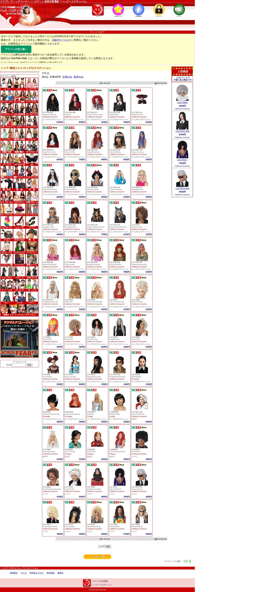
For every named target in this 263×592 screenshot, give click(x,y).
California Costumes (50, 117)
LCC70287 (47, 524)
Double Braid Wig (136, 376)
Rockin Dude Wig (69, 526)
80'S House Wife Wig (115, 264)
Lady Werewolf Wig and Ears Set (95, 227)
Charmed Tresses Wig (138, 152)
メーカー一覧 (97, 556)
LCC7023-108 (137, 150)
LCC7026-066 (70, 262)
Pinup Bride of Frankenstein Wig (51, 414)
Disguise (68, 454)
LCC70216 (91, 487)
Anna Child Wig (91, 451)
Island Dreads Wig (114, 526)
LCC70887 (47, 374)
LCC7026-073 (48, 300)
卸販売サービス (60, 40)
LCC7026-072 (137, 262)
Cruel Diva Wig (136, 339)
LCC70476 (69, 524)
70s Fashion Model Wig (116, 189)
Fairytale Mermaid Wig (93, 152)
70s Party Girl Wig (70, 152)
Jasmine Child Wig (70, 451)
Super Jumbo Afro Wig (115, 489)
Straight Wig (90, 414)
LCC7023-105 (115, 150)
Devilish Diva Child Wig (138, 414)
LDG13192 (69, 412)
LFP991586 (114, 412)
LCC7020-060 (70, 112)
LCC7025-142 (48, 225)
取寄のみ (79, 77)
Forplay (90, 416)
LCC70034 (47, 487)
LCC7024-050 (92, 187)
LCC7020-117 (92, 112)
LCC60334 (136, 449)
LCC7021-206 (115, 112)
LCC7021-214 (137, 112)
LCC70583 (113, 524)
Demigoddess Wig (114, 339)
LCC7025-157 (115, 225)
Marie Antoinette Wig (137, 301)
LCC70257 (136, 225)
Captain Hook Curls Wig (49, 152)
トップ (4, 68)
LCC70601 (47, 337)
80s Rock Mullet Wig (137, 526)
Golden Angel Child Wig (49, 451)
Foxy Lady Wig (69, 339)
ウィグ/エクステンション (52, 119)
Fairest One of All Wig (93, 189)
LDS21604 (69, 449)
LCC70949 (91, 374)
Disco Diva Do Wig (92, 339)
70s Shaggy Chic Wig (137, 189)
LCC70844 (91, 337)
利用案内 (14, 573)
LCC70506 (136, 300)
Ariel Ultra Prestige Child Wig (117, 451)
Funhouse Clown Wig (137, 114)
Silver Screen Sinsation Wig (117, 301)
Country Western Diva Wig (50, 526)
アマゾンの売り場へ (16, 49)
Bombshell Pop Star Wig (93, 264)
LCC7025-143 (70, 225)
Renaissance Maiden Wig (49, 114)
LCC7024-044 (137, 487)
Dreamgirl (135, 379)
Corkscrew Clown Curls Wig (94, 114)
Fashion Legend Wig (137, 489)
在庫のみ (67, 77)
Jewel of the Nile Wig (115, 152)
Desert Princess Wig (70, 376)
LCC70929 (69, 374)
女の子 (134, 419)
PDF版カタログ (37, 573)
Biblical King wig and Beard (94, 489)
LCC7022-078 (48, 150)
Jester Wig (68, 114)
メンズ (134, 456)
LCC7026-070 (115, 262)
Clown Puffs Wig (47, 376)
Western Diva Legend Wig (49, 264)
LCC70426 (69, 300)
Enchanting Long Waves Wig (139, 264)
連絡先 (60, 573)
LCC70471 (113, 300)
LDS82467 (91, 449)
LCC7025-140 (115, 187)
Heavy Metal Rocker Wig (93, 526)
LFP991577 (91, 412)
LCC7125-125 (115, 374)
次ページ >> (160, 83)
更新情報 (50, 573)
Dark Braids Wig (114, 114)
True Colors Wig (47, 339)
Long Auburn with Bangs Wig (72, 414)
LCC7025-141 (137, 187)
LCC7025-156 (92, 225)
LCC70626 (136, 524)
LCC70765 (69, 337)
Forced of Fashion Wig (71, 189)
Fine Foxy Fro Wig (137, 227)
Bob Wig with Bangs (115, 414)
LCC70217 (113, 487)
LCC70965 (182, 102)
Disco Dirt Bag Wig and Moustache (52, 489)
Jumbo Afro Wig (136, 451)
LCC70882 (136, 337)
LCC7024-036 (48, 187)
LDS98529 (113, 449)
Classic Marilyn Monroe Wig (94, 301)
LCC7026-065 (48, 262)
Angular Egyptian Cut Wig (93, 376)
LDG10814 (136, 374)
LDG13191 (47, 412)
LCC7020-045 (48, 112)
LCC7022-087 (92, 150)
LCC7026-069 (92, 262)
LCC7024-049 (70, 187)
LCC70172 (69, 487)
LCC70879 (113, 337)
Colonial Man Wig (69, 489)
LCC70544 (91, 524)
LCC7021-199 (137, 412)
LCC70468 (91, 300)
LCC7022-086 (70, 150)
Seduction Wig (68, 301)
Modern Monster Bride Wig (50, 189)
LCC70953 (47, 449)
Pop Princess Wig (69, 264)
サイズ (24, 573)
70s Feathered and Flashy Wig (117, 376)
